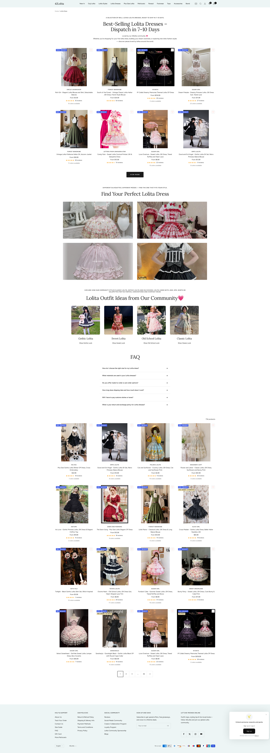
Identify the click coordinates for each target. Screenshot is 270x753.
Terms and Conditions (85, 727)
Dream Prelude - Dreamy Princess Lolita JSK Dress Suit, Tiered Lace (196, 93)
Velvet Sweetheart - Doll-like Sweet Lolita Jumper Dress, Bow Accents (74, 655)
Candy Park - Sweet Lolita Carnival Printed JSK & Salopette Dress (114, 155)
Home (57, 11)
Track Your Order (61, 720)
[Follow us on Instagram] (195, 734)
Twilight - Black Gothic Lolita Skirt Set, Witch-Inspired (74, 592)
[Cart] (214, 4)
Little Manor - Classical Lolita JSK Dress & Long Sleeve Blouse (155, 531)
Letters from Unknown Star (115, 151)
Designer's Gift (196, 465)
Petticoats (141, 4)
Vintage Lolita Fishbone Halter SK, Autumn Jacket (74, 154)
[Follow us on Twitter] (189, 734)
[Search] (200, 4)
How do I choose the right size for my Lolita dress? (120, 368)
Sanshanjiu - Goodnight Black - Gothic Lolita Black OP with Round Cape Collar (115, 655)
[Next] (150, 674)
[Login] (205, 4)
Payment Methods (84, 724)
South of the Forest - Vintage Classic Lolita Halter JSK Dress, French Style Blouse (114, 93)
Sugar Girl (196, 89)
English (58, 746)
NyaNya (155, 89)
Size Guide (58, 727)
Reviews (107, 717)
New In (82, 4)
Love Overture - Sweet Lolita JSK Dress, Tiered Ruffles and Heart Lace (155, 155)
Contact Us (59, 724)
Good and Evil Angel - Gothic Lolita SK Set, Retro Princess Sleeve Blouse (196, 155)
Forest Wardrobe (115, 89)
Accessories (178, 4)
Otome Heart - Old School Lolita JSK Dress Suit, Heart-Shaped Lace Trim (115, 593)
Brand (188, 4)
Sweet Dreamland (196, 588)
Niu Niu (74, 465)
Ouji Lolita (91, 4)
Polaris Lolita (155, 465)
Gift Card (58, 734)
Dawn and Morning (114, 526)
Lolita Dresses (115, 4)
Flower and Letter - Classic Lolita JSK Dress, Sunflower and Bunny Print (196, 469)
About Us (58, 717)
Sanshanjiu (114, 650)
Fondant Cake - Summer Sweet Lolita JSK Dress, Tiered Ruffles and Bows (155, 593)
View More (135, 174)
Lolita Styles (103, 4)
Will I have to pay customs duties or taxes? (117, 397)
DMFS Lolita (196, 151)
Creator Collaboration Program (115, 724)
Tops (169, 4)
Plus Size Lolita (129, 4)
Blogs (106, 734)
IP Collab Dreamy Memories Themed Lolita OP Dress (155, 92)
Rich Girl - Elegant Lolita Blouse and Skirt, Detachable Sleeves (74, 93)
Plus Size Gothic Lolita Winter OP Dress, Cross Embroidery (74, 469)
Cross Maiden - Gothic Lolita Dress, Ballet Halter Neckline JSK (196, 531)
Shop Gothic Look (85, 343)
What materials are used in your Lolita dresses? (119, 375)
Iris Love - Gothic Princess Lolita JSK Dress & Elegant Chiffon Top (74, 531)
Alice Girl (196, 526)
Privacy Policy (82, 731)
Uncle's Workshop (74, 89)
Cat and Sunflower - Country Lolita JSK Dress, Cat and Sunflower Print (155, 469)
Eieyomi (74, 526)
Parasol (151, 4)
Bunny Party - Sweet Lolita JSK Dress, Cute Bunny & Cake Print (196, 593)
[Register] (168, 725)
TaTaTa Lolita (115, 588)
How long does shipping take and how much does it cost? (123, 390)
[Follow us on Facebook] (184, 734)
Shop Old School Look (151, 343)
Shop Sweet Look (118, 343)
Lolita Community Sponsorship (115, 731)
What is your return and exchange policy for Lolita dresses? (123, 405)
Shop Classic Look (184, 343)
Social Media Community (113, 720)
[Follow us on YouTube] (201, 734)
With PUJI (74, 588)
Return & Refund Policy (86, 717)
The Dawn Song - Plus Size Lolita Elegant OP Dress (115, 530)
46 (144, 674)
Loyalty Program (110, 727)
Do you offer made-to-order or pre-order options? (120, 383)
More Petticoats (60, 737)
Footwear (160, 4)
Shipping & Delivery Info (86, 720)
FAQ (56, 731)
